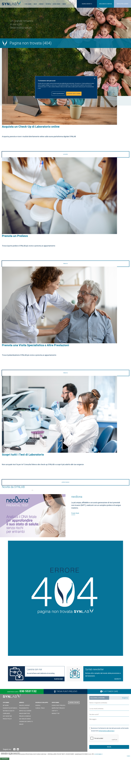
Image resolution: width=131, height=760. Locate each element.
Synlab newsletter (94, 669)
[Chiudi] (95, 78)
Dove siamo (56, 4)
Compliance (6, 713)
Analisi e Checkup (24, 705)
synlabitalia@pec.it (98, 754)
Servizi (41, 4)
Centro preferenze (5, 758)
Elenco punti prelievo (58, 705)
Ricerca (48, 4)
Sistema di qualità (8, 710)
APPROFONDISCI (65, 482)
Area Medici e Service (105, 4)
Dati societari (7, 716)
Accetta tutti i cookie (73, 93)
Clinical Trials (39, 708)
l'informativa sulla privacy (106, 731)
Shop (35, 4)
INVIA (109, 747)
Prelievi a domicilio (25, 716)
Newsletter (55, 713)
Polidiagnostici (24, 708)
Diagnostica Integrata (10, 708)
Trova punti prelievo (66, 691)
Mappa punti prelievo (58, 708)
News (64, 4)
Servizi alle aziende (25, 710)
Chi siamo (28, 4)
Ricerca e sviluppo (41, 702)
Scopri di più (75, 511)
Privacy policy (7, 719)
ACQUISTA (65, 154)
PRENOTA (65, 263)
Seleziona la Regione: (97, 698)
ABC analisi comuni (25, 719)
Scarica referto (87, 4)
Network (6, 705)
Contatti (55, 710)
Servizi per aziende (122, 4)
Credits (128, 756)
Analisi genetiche (24, 713)
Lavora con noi (34, 669)
